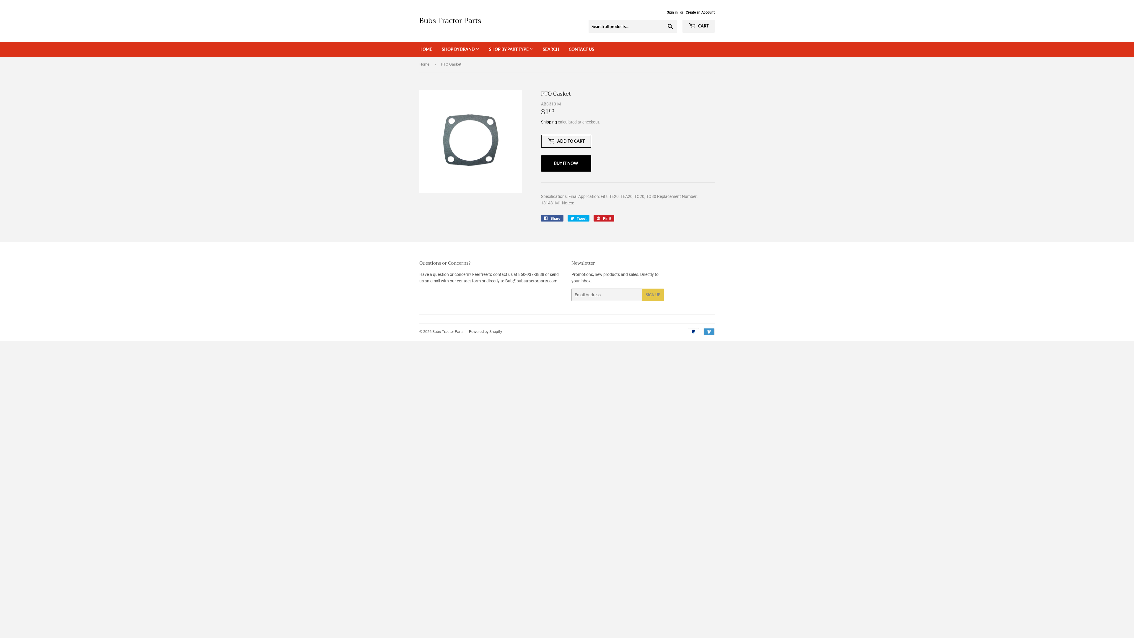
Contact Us (581, 49)
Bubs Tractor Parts (450, 21)
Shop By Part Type (509, 49)
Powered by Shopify (485, 331)
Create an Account (700, 12)
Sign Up (653, 295)
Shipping (549, 122)
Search (551, 49)
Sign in (672, 12)
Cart (703, 25)
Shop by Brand (459, 49)
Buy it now (566, 163)
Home (425, 49)
